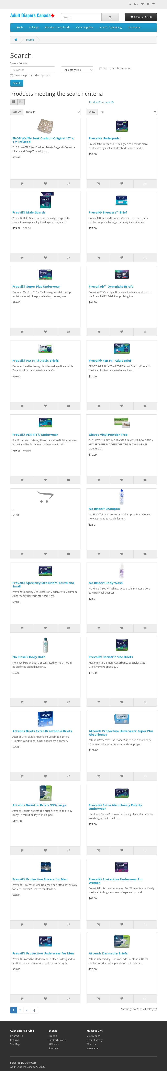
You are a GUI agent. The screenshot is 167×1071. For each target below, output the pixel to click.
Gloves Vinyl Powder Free (108, 435)
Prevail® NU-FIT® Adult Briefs (35, 360)
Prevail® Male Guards (28, 212)
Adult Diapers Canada (23, 1067)
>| (33, 1010)
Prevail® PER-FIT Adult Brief (110, 360)
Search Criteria (18, 63)
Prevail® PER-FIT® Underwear (35, 435)
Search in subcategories (117, 68)
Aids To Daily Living (110, 27)
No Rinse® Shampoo (104, 509)
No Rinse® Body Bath (28, 657)
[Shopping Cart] (148, 4)
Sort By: (16, 111)
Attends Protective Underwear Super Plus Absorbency (121, 732)
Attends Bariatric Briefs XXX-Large (39, 805)
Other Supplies (84, 27)
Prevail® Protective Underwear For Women (116, 881)
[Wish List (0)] (142, 4)
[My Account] (136, 4)
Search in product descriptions (32, 75)
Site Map (15, 1044)
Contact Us (16, 1036)
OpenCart (30, 1062)
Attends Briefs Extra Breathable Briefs (42, 731)
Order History (95, 1040)
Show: (92, 111)
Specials (53, 1048)
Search (30, 39)
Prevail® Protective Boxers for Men (39, 879)
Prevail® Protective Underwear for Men (43, 953)
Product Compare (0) (101, 102)
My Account (93, 1036)
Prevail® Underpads (104, 138)
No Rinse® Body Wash (106, 583)
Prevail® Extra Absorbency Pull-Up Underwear (115, 807)
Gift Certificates (57, 1040)
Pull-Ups (34, 27)
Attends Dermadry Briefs (108, 953)
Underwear (134, 27)
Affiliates (53, 1044)
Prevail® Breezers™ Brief (108, 212)
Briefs (19, 27)
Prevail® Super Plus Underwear (36, 286)
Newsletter (93, 1048)
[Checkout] (153, 4)
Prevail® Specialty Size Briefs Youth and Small (43, 584)
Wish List (92, 1044)
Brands (52, 1036)
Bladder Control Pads (57, 27)
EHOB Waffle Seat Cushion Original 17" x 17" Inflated (43, 140)
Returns (14, 1040)
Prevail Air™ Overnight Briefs (111, 286)
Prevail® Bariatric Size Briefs (111, 657)
